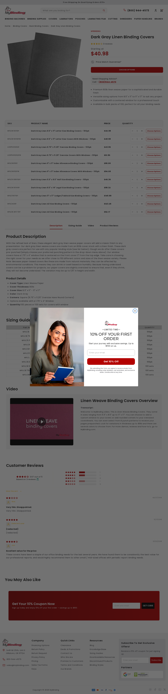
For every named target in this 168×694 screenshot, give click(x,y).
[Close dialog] (135, 311)
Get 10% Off (111, 361)
